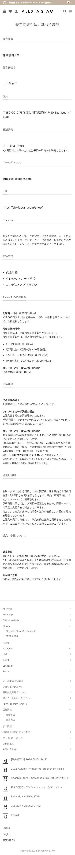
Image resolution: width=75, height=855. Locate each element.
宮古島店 (10, 719)
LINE (5, 654)
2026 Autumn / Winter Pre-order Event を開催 (37, 768)
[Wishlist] (10, 11)
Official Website (11, 620)
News (6, 642)
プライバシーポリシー (14, 737)
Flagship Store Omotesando (21, 631)
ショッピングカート (13, 686)
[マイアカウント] (16, 11)
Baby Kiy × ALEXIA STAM (25, 796)
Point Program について (15, 703)
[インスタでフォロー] (4, 2)
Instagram (8, 648)
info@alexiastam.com (17, 179)
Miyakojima (12, 635)
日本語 (6, 827)
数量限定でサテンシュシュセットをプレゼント (36, 787)
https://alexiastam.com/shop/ (23, 207)
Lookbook (8, 665)
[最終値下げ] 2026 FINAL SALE (29, 759)
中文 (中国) (9, 840)
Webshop (8, 614)
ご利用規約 (8, 743)
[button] (64, 11)
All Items (7, 608)
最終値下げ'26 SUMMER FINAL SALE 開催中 (30, 2)
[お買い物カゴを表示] (4, 11)
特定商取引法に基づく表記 (16, 732)
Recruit (6, 671)
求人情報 (7, 726)
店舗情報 (7, 709)
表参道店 (10, 714)
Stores (6, 626)
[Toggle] (70, 608)
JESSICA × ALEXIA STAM (26, 805)
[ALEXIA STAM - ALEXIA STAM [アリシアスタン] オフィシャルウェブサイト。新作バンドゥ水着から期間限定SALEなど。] (37, 11)
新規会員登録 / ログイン (15, 692)
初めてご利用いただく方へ (27, 455)
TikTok (6, 660)
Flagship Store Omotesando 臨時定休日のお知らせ (40, 777)
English (7, 834)
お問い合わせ (9, 749)
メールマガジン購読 (13, 681)
